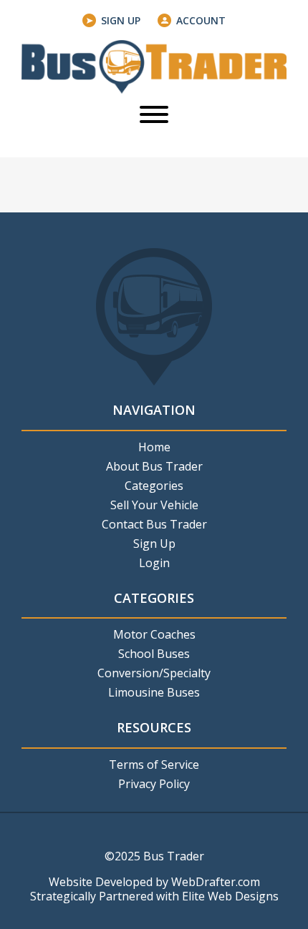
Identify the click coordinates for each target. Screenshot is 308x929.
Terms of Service (154, 764)
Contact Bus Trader (154, 524)
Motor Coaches (154, 634)
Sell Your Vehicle (154, 505)
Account (201, 20)
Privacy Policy (154, 784)
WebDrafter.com (215, 882)
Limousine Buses (154, 692)
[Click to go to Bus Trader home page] (154, 66)
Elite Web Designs (230, 896)
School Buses (154, 654)
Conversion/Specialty (154, 673)
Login (154, 563)
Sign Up (120, 20)
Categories (154, 485)
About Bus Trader (154, 466)
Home (154, 447)
